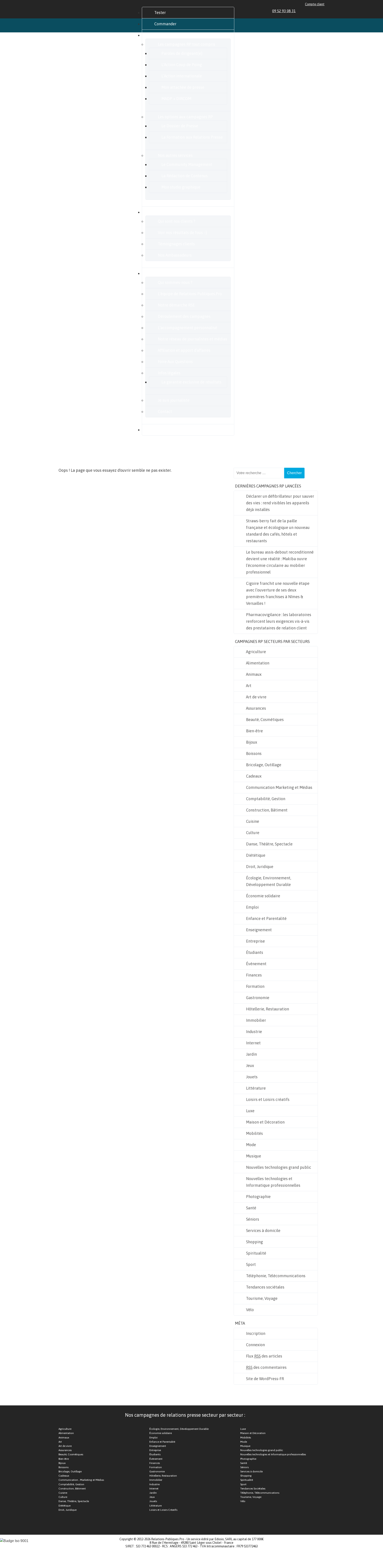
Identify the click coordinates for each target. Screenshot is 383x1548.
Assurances (256, 708)
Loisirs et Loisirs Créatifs (163, 1509)
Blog (158, 429)
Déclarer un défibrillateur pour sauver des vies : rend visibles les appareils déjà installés (280, 503)
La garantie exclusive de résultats (191, 382)
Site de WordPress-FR (265, 1378)
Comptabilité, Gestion (265, 798)
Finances (254, 975)
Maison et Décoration (265, 1122)
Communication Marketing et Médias (279, 787)
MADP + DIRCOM (176, 98)
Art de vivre (256, 697)
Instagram (317, 11)
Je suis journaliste (174, 400)
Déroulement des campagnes (184, 316)
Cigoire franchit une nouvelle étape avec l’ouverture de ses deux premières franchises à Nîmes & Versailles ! (277, 593)
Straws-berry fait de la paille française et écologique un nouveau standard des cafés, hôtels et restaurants (278, 531)
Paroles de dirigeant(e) (181, 53)
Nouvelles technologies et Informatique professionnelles (273, 1182)
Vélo (250, 1309)
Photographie (258, 1196)
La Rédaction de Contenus (184, 175)
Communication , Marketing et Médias (81, 1479)
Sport (251, 1264)
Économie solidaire (263, 896)
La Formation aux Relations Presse (192, 137)
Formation (255, 986)
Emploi (252, 907)
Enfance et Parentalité (266, 918)
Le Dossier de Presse (179, 126)
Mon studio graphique (180, 187)
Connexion (255, 1344)
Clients (160, 212)
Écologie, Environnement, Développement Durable (268, 881)
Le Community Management (186, 164)
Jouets (252, 1077)
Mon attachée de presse (182, 87)
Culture (252, 832)
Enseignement (259, 929)
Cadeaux (254, 776)
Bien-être (254, 731)
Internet (253, 1043)
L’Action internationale (181, 76)
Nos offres (163, 35)
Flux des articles (264, 1356)
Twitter (312, 11)
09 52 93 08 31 (284, 11)
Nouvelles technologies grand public (278, 1167)
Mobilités (254, 1133)
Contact (165, 411)
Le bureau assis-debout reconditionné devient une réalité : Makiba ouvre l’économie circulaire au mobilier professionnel (280, 562)
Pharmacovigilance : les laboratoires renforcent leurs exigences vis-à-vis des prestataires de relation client (278, 621)
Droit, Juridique (259, 866)
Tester (160, 12)
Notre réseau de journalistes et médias (192, 339)
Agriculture (256, 651)
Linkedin (302, 11)
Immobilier (256, 1020)
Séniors (252, 1219)
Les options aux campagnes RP (185, 116)
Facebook (307, 11)
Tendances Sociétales (252, 1488)
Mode (251, 1144)
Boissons (254, 753)
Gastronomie (257, 997)
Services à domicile (263, 1230)
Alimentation (257, 663)
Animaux (254, 674)
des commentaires (266, 1367)
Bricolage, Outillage (263, 764)
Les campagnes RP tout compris (186, 44)
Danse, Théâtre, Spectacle (269, 844)
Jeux (250, 1065)
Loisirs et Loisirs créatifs (267, 1099)
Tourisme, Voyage (261, 1298)
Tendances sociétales (265, 1287)
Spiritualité (256, 1253)
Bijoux (251, 742)
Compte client (314, 4)
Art (248, 685)
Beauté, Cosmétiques (265, 719)
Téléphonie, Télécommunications (275, 1275)
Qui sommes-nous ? (175, 282)
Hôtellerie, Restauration (267, 1009)
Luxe (250, 1110)
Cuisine (252, 821)
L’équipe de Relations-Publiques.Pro (190, 293)
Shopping (254, 1242)
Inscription (255, 1333)
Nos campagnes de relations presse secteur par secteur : (185, 1415)
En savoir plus (166, 273)
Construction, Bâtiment (266, 810)
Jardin (251, 1054)
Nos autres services (175, 155)
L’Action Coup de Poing (181, 64)
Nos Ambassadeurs (175, 255)
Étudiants (254, 952)
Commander (165, 24)
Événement (256, 963)
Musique (253, 1156)
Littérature (256, 1088)
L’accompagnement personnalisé (187, 327)
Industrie (254, 1031)
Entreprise (255, 941)
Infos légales (169, 373)
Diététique (255, 855)
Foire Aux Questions (175, 361)
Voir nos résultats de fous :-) (182, 232)
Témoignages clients (176, 244)
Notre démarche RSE (176, 305)
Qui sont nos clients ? (176, 221)
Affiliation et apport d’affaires (184, 350)
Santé (251, 1208)
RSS (322, 11)
